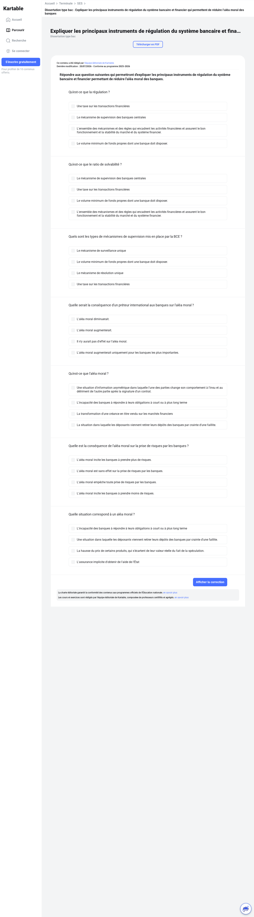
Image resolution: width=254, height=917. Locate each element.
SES (80, 3)
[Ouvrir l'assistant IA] (246, 909)
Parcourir (18, 30)
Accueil (17, 19)
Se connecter (21, 51)
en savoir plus (170, 592)
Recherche (19, 40)
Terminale (66, 3)
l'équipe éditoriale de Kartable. (99, 63)
